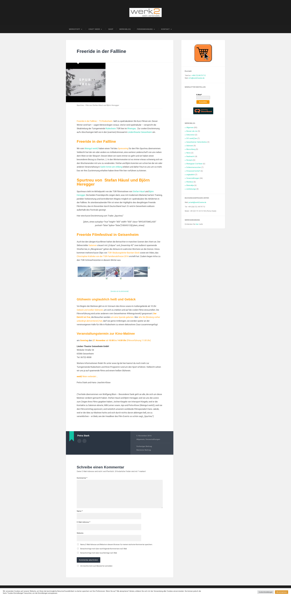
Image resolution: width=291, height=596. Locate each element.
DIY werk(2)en (191, 138)
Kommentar (82, 478)
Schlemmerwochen (193, 167)
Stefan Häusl (139, 191)
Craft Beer (94, 29)
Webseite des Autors (84, 441)
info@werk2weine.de (196, 78)
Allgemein (140, 439)
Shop (110, 29)
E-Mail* (199, 95)
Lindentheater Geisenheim (140, 132)
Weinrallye (190, 185)
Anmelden (203, 102)
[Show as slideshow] (119, 291)
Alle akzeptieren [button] (281, 592)
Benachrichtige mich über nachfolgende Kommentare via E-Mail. (103, 549)
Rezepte (189, 160)
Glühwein (99, 310)
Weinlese (189, 182)
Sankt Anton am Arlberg (111, 167)
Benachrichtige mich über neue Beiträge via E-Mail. (98, 553)
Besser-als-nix (191, 131)
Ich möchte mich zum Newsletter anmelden (96, 566)
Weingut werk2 (91, 148)
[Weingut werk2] (145, 12)
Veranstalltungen (153, 439)
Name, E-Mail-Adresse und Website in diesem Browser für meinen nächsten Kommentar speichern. (116, 544)
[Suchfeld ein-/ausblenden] (221, 29)
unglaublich (190, 175)
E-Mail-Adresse (83, 522)
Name (80, 511)
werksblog (125, 29)
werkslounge (191, 189)
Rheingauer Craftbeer (194, 164)
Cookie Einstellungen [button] (265, 592)
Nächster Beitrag (143, 450)
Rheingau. (131, 128)
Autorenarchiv (79, 441)
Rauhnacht (190, 156)
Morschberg (190, 149)
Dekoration (190, 135)
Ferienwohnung (145, 29)
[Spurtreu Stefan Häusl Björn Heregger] (84, 272)
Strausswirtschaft (193, 171)
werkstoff (74, 29)
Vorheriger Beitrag (144, 446)
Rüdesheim (111, 128)
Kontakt (165, 29)
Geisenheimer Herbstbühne (196, 142)
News (188, 153)
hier (197, 224)
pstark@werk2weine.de (197, 202)
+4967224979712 (198, 75)
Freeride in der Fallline (101, 51)
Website (80, 533)
